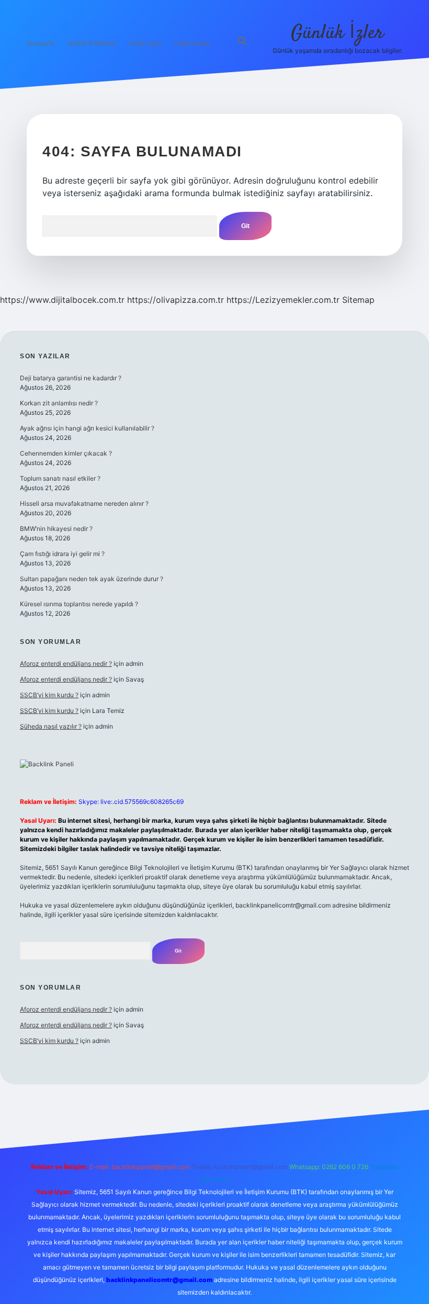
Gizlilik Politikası (91, 43)
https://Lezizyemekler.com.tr (283, 299)
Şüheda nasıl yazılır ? (51, 726)
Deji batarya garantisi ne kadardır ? (70, 378)
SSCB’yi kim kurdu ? (49, 695)
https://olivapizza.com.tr (175, 299)
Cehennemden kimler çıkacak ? (66, 453)
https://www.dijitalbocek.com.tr (62, 299)
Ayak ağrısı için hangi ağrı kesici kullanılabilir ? (87, 428)
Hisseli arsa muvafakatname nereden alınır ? (84, 503)
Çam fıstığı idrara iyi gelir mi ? (62, 554)
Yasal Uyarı (145, 43)
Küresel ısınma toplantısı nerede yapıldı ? (79, 604)
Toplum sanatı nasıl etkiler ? (60, 478)
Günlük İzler (337, 33)
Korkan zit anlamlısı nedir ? (59, 403)
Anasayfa (40, 43)
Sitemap (358, 299)
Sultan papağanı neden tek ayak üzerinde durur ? (91, 579)
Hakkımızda (192, 43)
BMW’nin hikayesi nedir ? (56, 528)
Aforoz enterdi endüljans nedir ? (66, 663)
